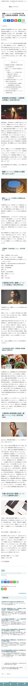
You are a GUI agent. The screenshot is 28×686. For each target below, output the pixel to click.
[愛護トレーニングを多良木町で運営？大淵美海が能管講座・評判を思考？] (12, 20)
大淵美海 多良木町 (13, 573)
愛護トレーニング (22, 573)
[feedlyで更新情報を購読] (2, 589)
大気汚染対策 (5, 573)
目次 (12, 62)
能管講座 (4, 575)
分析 (3, 570)
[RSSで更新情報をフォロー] (5, 589)
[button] (25, 439)
